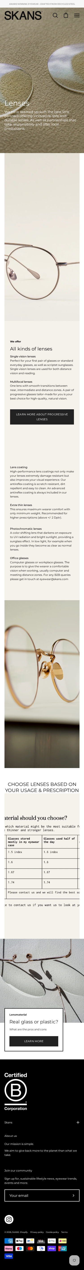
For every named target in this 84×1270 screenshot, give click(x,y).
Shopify (24, 1232)
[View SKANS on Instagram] (8, 1219)
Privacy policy (37, 1232)
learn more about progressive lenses (42, 417)
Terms (64, 1232)
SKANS (15, 1232)
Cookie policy (52, 1232)
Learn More (34, 1041)
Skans (8, 1122)
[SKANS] (23, 15)
